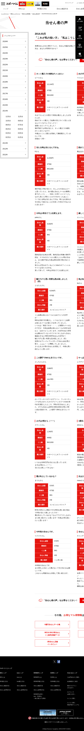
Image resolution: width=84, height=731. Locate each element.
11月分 (20, 116)
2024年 (5, 53)
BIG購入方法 (42, 9)
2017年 (5, 93)
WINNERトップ (38, 673)
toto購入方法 (20, 681)
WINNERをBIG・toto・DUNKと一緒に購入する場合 (40, 696)
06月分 (8, 129)
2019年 (5, 82)
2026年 (5, 41)
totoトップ (20, 673)
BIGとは (22, 9)
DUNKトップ (54, 673)
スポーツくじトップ (6, 668)
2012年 (5, 149)
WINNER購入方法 (39, 681)
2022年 (5, 64)
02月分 (8, 137)
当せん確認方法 (62, 9)
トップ (5, 9)
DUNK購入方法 (54, 681)
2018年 (5, 88)
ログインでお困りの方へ (71, 693)
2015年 (5, 105)
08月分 (8, 125)
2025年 (5, 47)
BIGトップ (3, 673)
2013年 (5, 143)
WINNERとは (38, 677)
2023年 (5, 59)
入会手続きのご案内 (73, 677)
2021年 (5, 70)
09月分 (20, 121)
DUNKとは (53, 677)
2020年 (5, 76)
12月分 (8, 116)
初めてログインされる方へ (72, 687)
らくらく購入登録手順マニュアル (73, 704)
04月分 (8, 133)
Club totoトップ (72, 673)
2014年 (5, 111)
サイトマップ (69, 3)
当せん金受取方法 (5, 690)
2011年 (5, 154)
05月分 (20, 129)
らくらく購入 (71, 698)
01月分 (20, 137)
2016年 (5, 99)
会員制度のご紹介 (72, 681)
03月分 (20, 133)
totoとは (19, 677)
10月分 (8, 121)
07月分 (20, 125)
